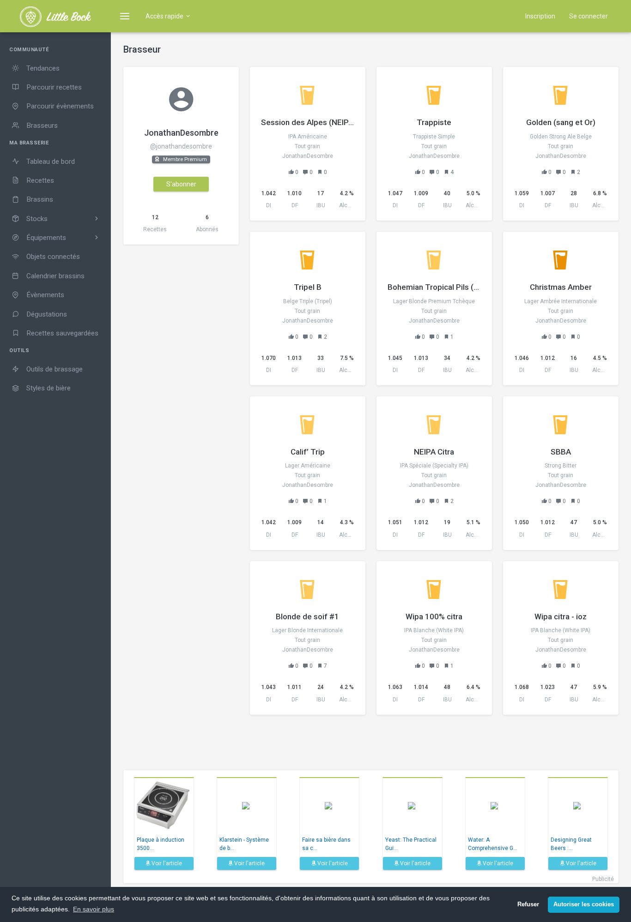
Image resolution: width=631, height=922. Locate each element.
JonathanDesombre (181, 133)
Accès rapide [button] (165, 16)
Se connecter (588, 16)
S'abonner (181, 184)
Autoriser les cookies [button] (583, 904)
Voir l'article (166, 863)
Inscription (540, 16)
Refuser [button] (528, 904)
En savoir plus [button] (93, 909)
